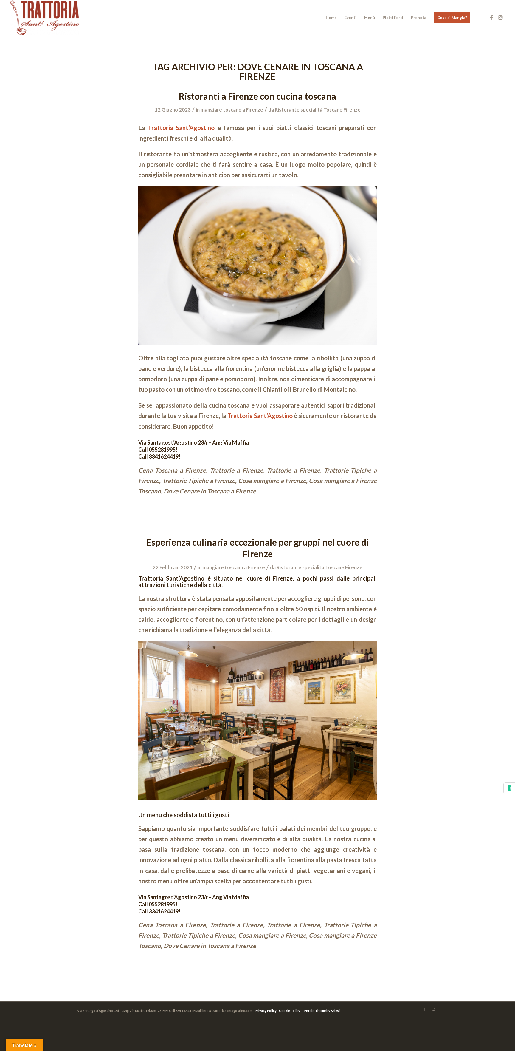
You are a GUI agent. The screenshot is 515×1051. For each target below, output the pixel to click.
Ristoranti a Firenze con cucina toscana (257, 96)
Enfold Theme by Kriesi (322, 1011)
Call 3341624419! (159, 456)
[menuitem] (331, 17)
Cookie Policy (289, 1011)
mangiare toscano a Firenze (232, 110)
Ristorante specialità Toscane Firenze (318, 110)
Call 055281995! (157, 449)
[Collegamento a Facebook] (491, 17)
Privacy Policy (266, 1011)
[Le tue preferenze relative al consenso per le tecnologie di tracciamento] (509, 788)
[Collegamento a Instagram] (500, 17)
